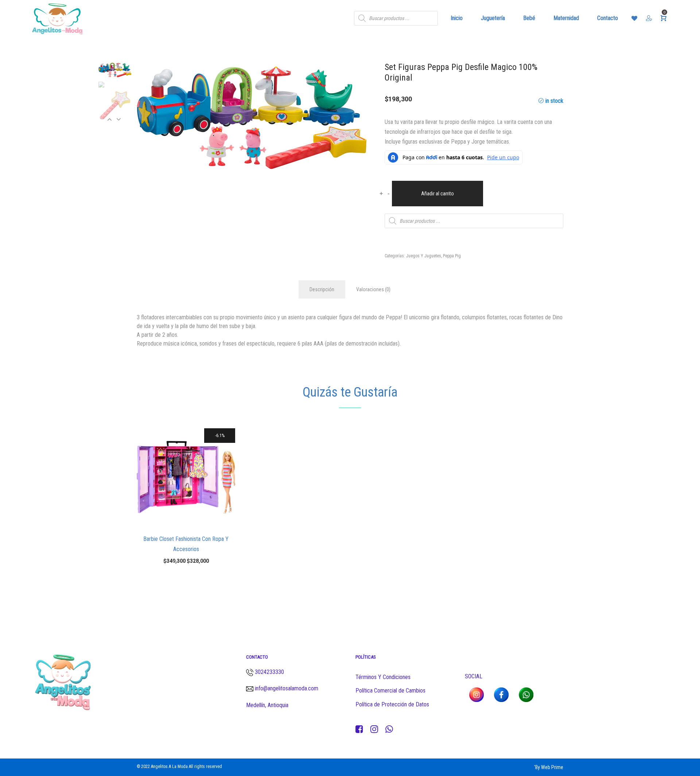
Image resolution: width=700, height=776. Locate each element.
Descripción (322, 289)
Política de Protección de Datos (392, 704)
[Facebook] (359, 729)
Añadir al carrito (437, 193)
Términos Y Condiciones (383, 677)
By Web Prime (549, 767)
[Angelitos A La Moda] (57, 18)
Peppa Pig (452, 255)
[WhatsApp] (389, 729)
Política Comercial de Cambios (390, 690)
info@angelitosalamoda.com (285, 688)
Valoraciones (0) (373, 289)
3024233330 (269, 671)
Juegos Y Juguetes (423, 255)
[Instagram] (374, 729)
